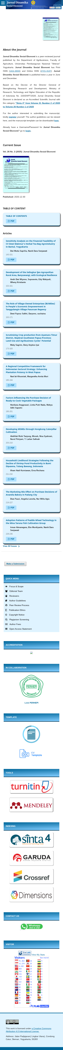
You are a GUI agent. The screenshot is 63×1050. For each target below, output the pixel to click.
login (28, 131)
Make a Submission (15, 564)
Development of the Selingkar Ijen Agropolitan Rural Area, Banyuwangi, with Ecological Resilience (31, 274)
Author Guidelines (17, 600)
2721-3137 (46, 71)
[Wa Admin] (31, 930)
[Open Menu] (3, 3)
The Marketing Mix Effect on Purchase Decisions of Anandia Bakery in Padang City (31, 493)
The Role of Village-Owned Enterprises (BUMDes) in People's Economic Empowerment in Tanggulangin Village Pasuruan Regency (30, 306)
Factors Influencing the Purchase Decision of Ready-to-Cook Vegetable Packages (28, 399)
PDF (12, 221)
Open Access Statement (20, 629)
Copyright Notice (16, 615)
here (56, 120)
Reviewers (14, 596)
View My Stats (38, 954)
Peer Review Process (19, 605)
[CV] (31, 758)
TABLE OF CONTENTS (16, 216)
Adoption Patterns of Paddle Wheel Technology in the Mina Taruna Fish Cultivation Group (31, 521)
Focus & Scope (16, 586)
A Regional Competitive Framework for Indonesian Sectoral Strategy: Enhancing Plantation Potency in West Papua (26, 369)
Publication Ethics (17, 610)
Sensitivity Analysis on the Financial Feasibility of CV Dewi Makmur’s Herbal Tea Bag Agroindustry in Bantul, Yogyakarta (31, 244)
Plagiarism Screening (19, 619)
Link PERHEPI (31, 703)
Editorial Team (16, 591)
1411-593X (15, 71)
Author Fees (15, 624)
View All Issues (10, 546)
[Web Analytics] (24, 954)
